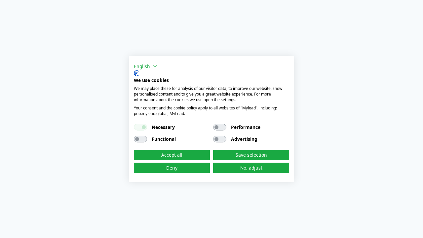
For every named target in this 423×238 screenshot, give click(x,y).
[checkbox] (140, 127)
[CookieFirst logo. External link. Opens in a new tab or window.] (136, 73)
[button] (145, 66)
